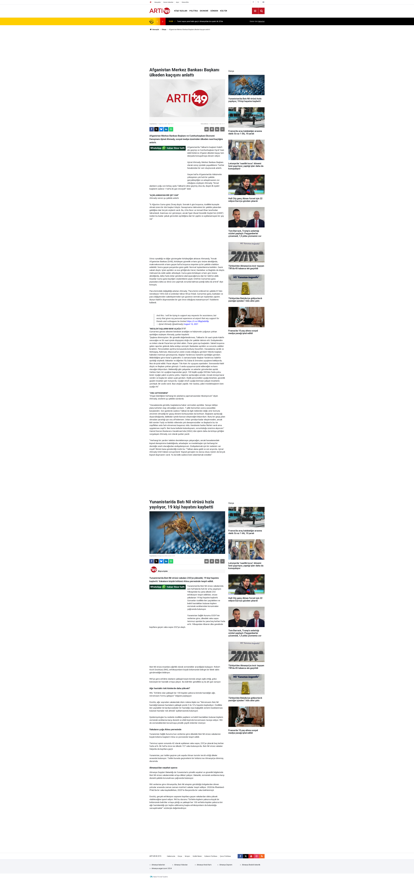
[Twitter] (156, 129)
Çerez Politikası (225, 856)
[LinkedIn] (166, 129)
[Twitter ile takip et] (245, 856)
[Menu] (255, 11)
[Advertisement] (207, 49)
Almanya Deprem (225, 865)
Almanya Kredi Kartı (204, 865)
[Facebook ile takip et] (240, 856)
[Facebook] (151, 129)
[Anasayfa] (150, 2)
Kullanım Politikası (211, 856)
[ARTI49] (159, 11)
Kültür (223, 11)
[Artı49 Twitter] (258, 2)
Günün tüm (257, 21)
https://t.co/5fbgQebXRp (198, 321)
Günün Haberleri (168, 2)
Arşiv (177, 2)
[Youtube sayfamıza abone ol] (251, 856)
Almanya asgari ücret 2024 (162, 868)
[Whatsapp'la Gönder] (171, 129)
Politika (193, 11)
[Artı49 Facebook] (253, 2)
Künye (180, 856)
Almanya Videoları (181, 865)
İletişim (187, 856)
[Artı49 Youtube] (263, 2)
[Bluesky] (161, 129)
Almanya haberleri (158, 865)
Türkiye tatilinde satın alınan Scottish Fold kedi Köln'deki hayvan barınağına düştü (205, 21)
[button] (212, 129)
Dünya (164, 29)
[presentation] (157, 21)
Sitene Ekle (185, 2)
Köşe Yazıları (180, 11)
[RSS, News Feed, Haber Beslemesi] (262, 856)
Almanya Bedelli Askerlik (251, 865)
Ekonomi (204, 11)
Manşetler (157, 2)
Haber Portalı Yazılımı (160, 877)
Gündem (214, 11)
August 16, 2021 (191, 324)
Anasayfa (155, 29)
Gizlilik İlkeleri (197, 856)
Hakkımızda (171, 856)
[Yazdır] (206, 129)
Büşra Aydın (163, 571)
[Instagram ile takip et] (256, 856)
